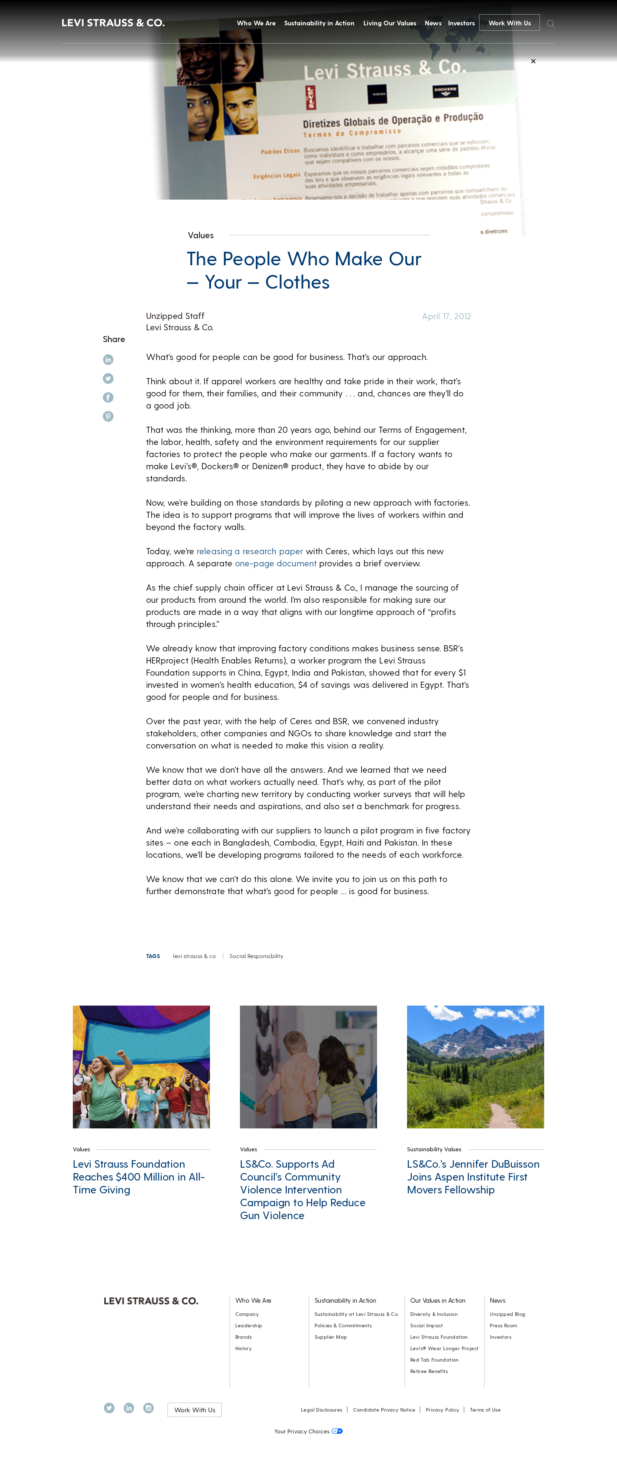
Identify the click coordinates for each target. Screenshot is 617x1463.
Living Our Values (389, 22)
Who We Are (256, 22)
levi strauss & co (194, 955)
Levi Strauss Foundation (439, 1337)
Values (201, 235)
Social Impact (426, 1325)
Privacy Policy (442, 1410)
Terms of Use (485, 1410)
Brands (243, 1337)
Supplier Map (331, 1337)
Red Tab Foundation (434, 1360)
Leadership (248, 1325)
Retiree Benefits (429, 1371)
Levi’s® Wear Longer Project (444, 1348)
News (433, 22)
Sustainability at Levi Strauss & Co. (357, 1314)
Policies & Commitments (343, 1325)
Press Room (503, 1325)
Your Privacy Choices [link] (302, 1431)
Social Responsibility (257, 955)
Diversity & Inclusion (434, 1314)
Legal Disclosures (321, 1410)
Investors (461, 22)
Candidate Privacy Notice (384, 1410)
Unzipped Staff (175, 315)
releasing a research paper (250, 551)
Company (247, 1314)
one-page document (276, 563)
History (243, 1348)
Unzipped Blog (507, 1314)
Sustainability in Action (319, 22)
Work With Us (509, 22)
